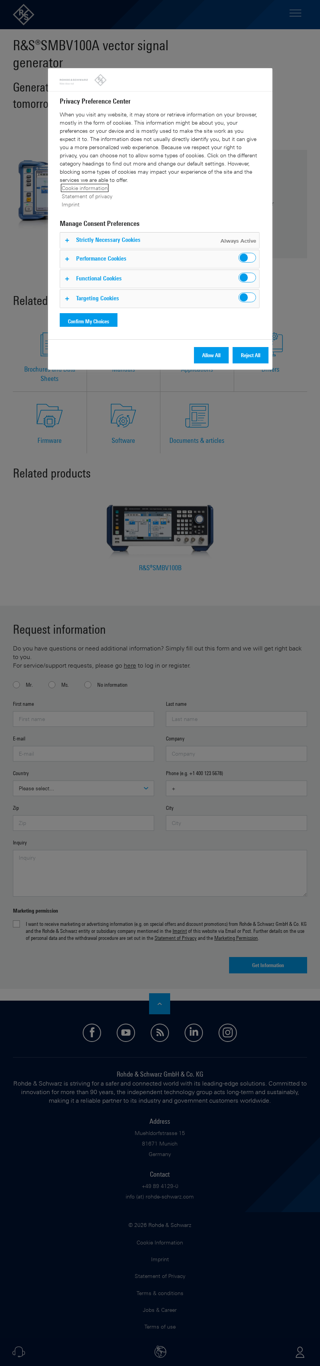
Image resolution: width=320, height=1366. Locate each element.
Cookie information (85, 188)
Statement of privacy (87, 196)
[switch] (247, 258)
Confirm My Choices (88, 321)
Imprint (71, 204)
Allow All (211, 355)
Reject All (250, 355)
